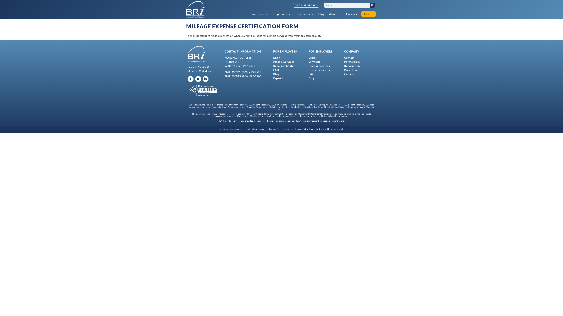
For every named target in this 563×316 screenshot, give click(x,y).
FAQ (276, 70)
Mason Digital (337, 129)
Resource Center (284, 65)
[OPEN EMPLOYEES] (267, 14)
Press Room (351, 70)
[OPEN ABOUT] (340, 14)
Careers (349, 74)
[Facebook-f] (191, 79)
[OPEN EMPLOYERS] (289, 14)
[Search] (372, 5)
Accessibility (302, 129)
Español (278, 78)
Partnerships (352, 61)
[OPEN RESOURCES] (312, 14)
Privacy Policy (273, 129)
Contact (349, 57)
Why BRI (314, 61)
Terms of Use (288, 129)
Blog (276, 74)
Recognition (352, 65)
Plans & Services (283, 61)
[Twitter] (198, 79)
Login (276, 57)
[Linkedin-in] (205, 79)
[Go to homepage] (195, 9)
